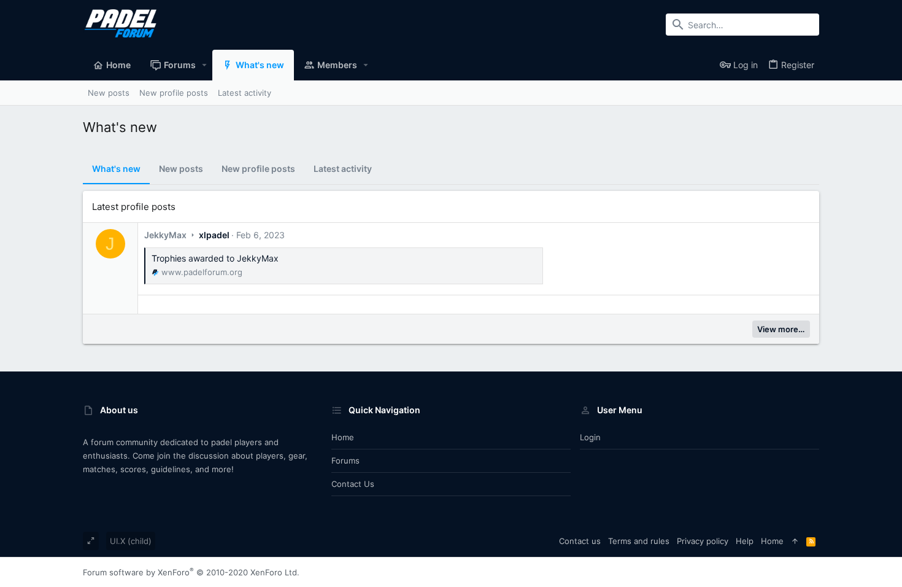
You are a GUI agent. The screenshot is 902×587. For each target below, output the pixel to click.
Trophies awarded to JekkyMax (215, 258)
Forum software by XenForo (191, 572)
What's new (116, 168)
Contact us (352, 484)
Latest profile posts (133, 206)
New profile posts (258, 168)
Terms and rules (638, 541)
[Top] (795, 541)
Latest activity (343, 168)
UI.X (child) (131, 541)
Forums (345, 460)
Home (342, 437)
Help (745, 541)
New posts (181, 168)
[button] (204, 65)
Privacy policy (702, 541)
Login (590, 437)
